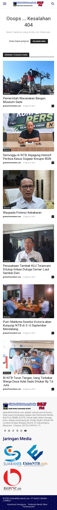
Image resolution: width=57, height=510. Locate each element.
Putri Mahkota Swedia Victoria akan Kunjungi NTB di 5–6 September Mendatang (27, 325)
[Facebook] (5, 431)
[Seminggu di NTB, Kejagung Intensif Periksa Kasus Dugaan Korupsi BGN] (28, 132)
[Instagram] (9, 431)
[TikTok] (13, 431)
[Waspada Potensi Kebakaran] (28, 189)
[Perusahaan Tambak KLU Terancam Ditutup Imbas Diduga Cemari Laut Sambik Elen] (28, 243)
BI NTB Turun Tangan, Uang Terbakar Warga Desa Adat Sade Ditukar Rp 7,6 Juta (28, 381)
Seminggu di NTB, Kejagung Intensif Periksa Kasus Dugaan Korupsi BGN (27, 156)
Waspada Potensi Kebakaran (22, 212)
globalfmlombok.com (12, 106)
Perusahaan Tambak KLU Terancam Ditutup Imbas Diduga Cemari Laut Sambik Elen (27, 269)
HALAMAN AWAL (39, 41)
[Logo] (28, 4)
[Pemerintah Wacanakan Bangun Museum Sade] (28, 78)
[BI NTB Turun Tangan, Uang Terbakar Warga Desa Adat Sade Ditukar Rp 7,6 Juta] (28, 357)
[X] (17, 431)
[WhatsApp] (21, 431)
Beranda (7, 93)
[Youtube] (25, 431)
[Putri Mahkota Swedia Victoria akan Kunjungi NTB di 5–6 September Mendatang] (28, 301)
